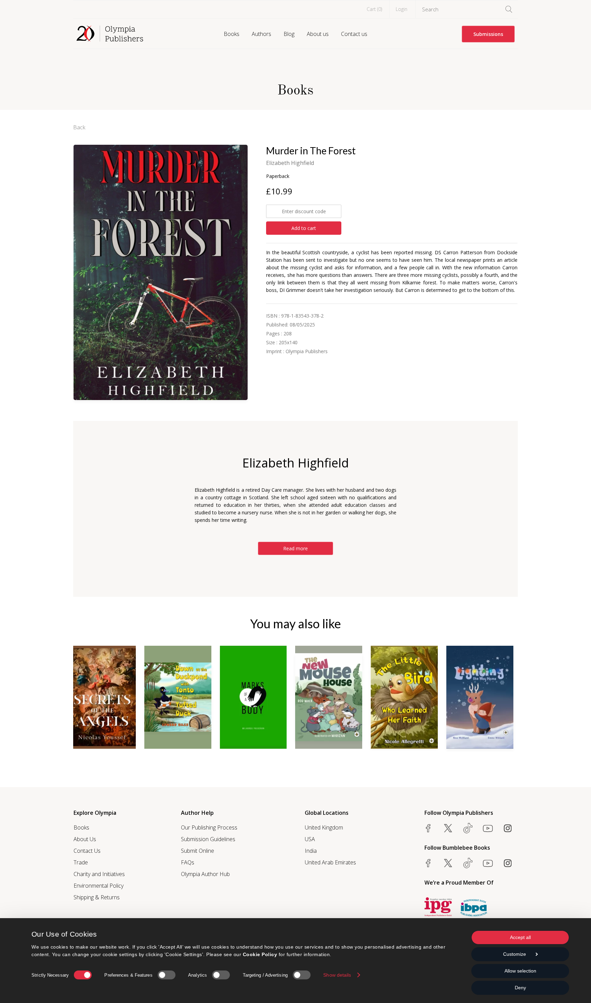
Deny (520, 987)
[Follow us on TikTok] (468, 828)
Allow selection (520, 971)
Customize (514, 954)
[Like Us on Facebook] (428, 828)
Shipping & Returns (97, 897)
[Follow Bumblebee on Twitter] (448, 863)
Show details (337, 975)
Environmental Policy (98, 885)
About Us (85, 839)
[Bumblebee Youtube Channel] (488, 863)
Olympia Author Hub (205, 874)
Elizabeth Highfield (290, 163)
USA (310, 839)
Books (231, 34)
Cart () (374, 9)
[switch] (166, 974)
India (311, 850)
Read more (295, 548)
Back (79, 127)
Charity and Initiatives (99, 874)
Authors (261, 34)
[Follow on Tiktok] (468, 863)
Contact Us (87, 850)
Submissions (488, 34)
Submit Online (197, 850)
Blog (289, 34)
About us (318, 34)
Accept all (520, 937)
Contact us (354, 34)
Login (401, 9)
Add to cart (303, 228)
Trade (81, 862)
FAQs (187, 862)
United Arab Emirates (330, 862)
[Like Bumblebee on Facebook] (428, 863)
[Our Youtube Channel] (488, 828)
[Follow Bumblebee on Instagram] (507, 863)
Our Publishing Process (209, 827)
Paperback (277, 176)
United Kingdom (324, 827)
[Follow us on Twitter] (448, 828)
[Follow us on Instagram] (507, 828)
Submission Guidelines (208, 839)
